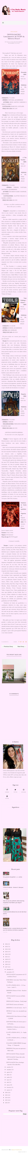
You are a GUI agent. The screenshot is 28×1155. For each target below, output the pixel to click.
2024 (6, 949)
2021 (6, 957)
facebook (7, 792)
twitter (15, 792)
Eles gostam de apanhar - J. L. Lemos (12, 877)
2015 (6, 1095)
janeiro (8, 1090)
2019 (6, 962)
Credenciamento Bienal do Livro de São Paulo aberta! (15, 912)
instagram (23, 792)
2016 (6, 1092)
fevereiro (9, 1087)
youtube (7, 798)
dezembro (9, 969)
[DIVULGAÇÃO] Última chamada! (15, 1054)
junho (8, 1077)
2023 (6, 952)
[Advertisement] (14, 1131)
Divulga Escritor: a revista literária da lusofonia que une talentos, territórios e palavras (15, 929)
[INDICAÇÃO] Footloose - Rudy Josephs (16, 1001)
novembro (9, 972)
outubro (9, 1067)
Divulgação (14, 31)
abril (8, 1082)
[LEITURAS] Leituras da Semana (14, 1004)
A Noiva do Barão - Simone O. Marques (13, 887)
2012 (6, 1103)
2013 (6, 1100)
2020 (6, 959)
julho (8, 1075)
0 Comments (5, 641)
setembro (9, 1070)
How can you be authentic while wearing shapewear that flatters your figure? (13, 901)
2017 (6, 967)
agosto (8, 1072)
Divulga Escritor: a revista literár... (12, 680)
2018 (6, 964)
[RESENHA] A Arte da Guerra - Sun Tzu (16, 1008)
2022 (6, 954)
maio (8, 1080)
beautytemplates (17, 1149)
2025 (6, 946)
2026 (6, 944)
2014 (6, 1097)
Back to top (22, 1151)
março (8, 1085)
